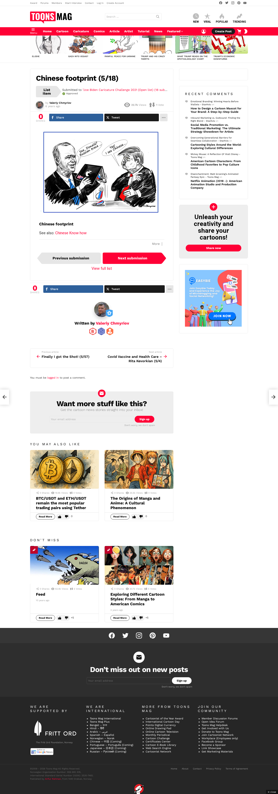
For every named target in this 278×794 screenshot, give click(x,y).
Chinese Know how (71, 233)
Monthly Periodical (158, 734)
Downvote (66, 517)
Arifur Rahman (53, 779)
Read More (45, 516)
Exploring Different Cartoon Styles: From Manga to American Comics (137, 599)
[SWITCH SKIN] (245, 31)
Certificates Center (158, 741)
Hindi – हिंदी (97, 728)
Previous (32, 49)
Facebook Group (212, 741)
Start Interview (73, 3)
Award (33, 3)
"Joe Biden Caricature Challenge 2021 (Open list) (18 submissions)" (131, 90)
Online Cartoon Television (162, 731)
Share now (213, 248)
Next (246, 49)
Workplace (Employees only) (220, 738)
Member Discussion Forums (220, 718)
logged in (53, 377)
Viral (207, 21)
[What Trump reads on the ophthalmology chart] (193, 45)
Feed (40, 594)
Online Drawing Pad (158, 728)
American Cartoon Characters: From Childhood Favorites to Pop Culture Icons (216, 164)
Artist (128, 31)
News (158, 31)
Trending (239, 21)
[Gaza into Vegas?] (84, 45)
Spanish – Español (102, 734)
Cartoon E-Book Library (161, 744)
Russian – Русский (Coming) (108, 751)
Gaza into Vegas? (78, 56)
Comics (99, 31)
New (196, 21)
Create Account (115, 3)
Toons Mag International (105, 718)
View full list (102, 268)
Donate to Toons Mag (215, 731)
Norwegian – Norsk (102, 738)
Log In (100, 3)
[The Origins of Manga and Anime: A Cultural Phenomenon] (139, 469)
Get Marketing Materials (217, 751)
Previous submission (71, 258)
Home (47, 31)
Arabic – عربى (99, 731)
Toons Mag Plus (99, 721)
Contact (89, 3)
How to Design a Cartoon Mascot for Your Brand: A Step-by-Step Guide (216, 110)
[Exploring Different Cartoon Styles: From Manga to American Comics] (139, 565)
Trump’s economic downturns (224, 57)
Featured (173, 31)
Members (57, 3)
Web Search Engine (158, 748)
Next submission (132, 258)
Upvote (59, 517)
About (185, 768)
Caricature (81, 31)
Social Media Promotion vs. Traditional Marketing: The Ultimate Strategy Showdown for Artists (216, 128)
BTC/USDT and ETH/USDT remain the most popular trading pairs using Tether (61, 503)
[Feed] (64, 565)
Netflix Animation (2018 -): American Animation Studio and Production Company (216, 184)
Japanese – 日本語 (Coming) (108, 748)
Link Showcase (211, 748)
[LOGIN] (203, 31)
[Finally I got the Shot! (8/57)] (4, 397)
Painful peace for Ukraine (120, 56)
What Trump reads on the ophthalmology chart (192, 57)
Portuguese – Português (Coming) (111, 744)
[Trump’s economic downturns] (230, 45)
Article (114, 31)
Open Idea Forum (213, 721)
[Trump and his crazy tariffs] (157, 45)
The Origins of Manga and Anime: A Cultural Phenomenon (135, 503)
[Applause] (116, 550)
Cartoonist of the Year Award (164, 718)
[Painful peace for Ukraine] (121, 45)
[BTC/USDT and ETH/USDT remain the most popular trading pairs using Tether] (64, 469)
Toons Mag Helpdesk (215, 725)
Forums (44, 3)
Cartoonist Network (158, 751)
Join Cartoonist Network (218, 734)
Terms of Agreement (237, 768)
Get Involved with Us (215, 728)
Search (158, 17)
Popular (222, 21)
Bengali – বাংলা (98, 725)
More (156, 244)
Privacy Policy (213, 768)
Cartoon (62, 31)
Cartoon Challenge (158, 738)
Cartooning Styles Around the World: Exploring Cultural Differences (216, 146)
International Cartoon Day (162, 721)
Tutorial (143, 31)
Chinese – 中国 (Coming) (106, 741)
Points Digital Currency (161, 725)
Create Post (223, 31)
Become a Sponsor (214, 744)
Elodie (36, 56)
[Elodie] (48, 45)
